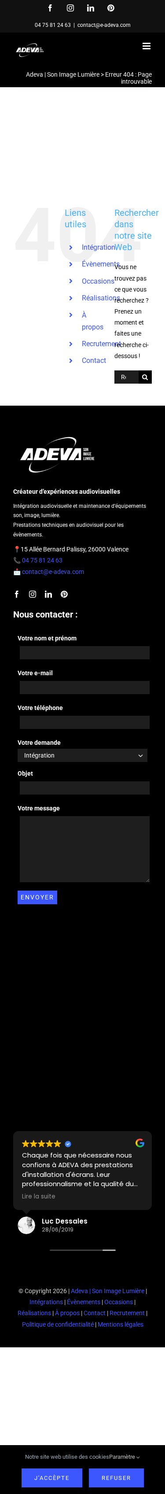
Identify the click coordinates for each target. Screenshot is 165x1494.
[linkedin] (48, 594)
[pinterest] (64, 594)
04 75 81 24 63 (53, 25)
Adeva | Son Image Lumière (62, 74)
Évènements (101, 264)
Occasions (98, 281)
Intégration (98, 247)
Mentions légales (120, 1324)
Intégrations (46, 1301)
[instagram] (32, 594)
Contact (94, 360)
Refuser (116, 1478)
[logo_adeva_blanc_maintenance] (57, 435)
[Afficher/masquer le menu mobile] (147, 46)
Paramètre (122, 1456)
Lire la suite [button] (38, 1197)
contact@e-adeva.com (104, 25)
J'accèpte (52, 1478)
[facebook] (16, 594)
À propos (67, 1312)
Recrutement (101, 344)
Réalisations (101, 298)
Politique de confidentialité (58, 1324)
